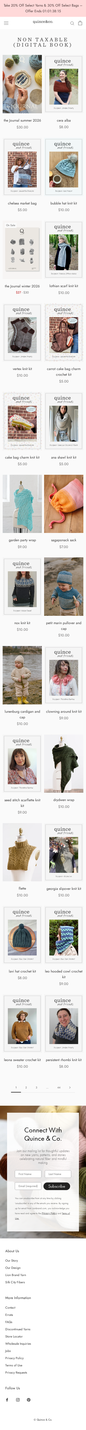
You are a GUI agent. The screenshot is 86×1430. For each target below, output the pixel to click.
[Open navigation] (6, 23)
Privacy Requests (16, 1372)
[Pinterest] (28, 1399)
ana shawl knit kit (63, 457)
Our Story (11, 1260)
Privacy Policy (49, 1213)
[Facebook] (7, 1399)
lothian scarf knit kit (63, 285)
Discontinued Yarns (17, 1329)
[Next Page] (70, 1088)
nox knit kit (22, 622)
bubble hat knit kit (63, 203)
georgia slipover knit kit (64, 888)
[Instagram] (18, 1399)
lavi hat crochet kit (22, 971)
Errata (9, 1315)
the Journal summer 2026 (22, 120)
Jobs (8, 1351)
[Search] (72, 23)
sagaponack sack (63, 540)
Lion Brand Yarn (15, 1275)
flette (22, 888)
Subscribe (56, 1186)
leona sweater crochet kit (22, 1059)
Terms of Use (13, 1365)
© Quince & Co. (43, 1420)
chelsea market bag (22, 203)
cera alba (64, 120)
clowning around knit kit (64, 711)
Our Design (13, 1268)
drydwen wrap (63, 799)
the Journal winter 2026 (22, 286)
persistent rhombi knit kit (64, 1059)
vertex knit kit (22, 368)
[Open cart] (80, 23)
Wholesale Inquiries (18, 1343)
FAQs (8, 1322)
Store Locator (14, 1336)
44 (58, 1088)
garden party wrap (22, 540)
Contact (10, 1307)
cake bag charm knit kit (22, 457)
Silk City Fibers (15, 1282)
